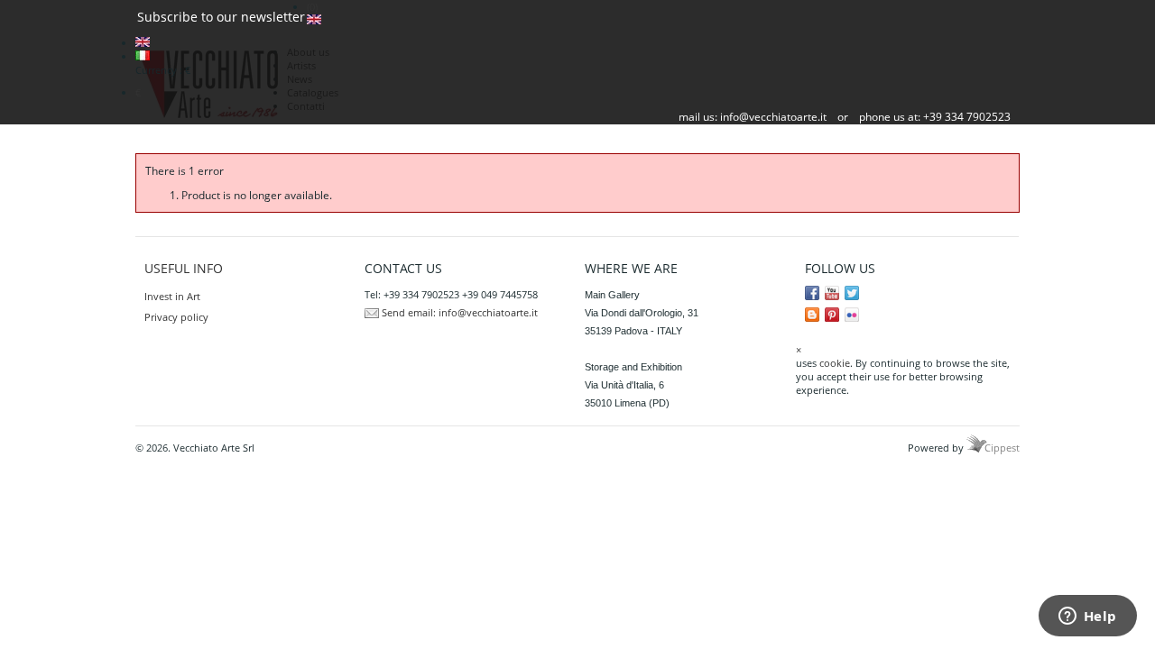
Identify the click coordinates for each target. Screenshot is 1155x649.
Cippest (1002, 447)
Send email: (409, 312)
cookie (834, 363)
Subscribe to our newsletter (221, 16)
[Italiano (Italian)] (142, 56)
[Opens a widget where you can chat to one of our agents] (1087, 617)
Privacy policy (176, 317)
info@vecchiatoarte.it (773, 116)
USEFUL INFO (183, 268)
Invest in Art (172, 296)
